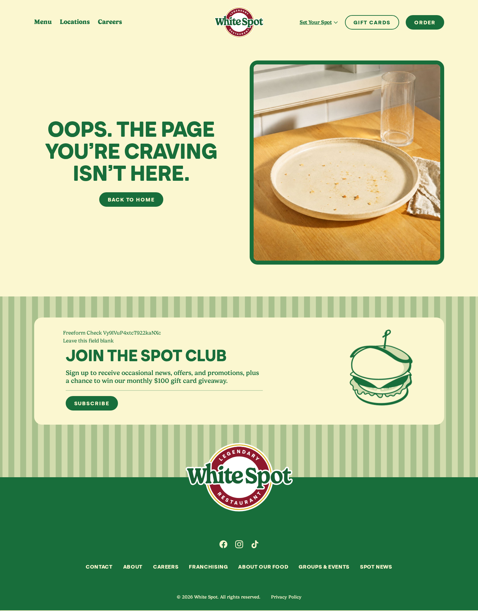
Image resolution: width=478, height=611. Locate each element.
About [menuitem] (133, 566)
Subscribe (91, 403)
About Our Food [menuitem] (263, 566)
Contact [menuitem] (99, 566)
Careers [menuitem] (110, 22)
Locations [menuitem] (75, 22)
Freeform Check (82, 333)
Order (425, 22)
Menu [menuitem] (43, 22)
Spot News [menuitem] (376, 566)
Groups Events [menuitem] (324, 566)
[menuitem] (223, 544)
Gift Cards (372, 22)
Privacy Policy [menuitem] (286, 596)
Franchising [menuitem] (208, 566)
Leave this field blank (88, 341)
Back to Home (131, 199)
